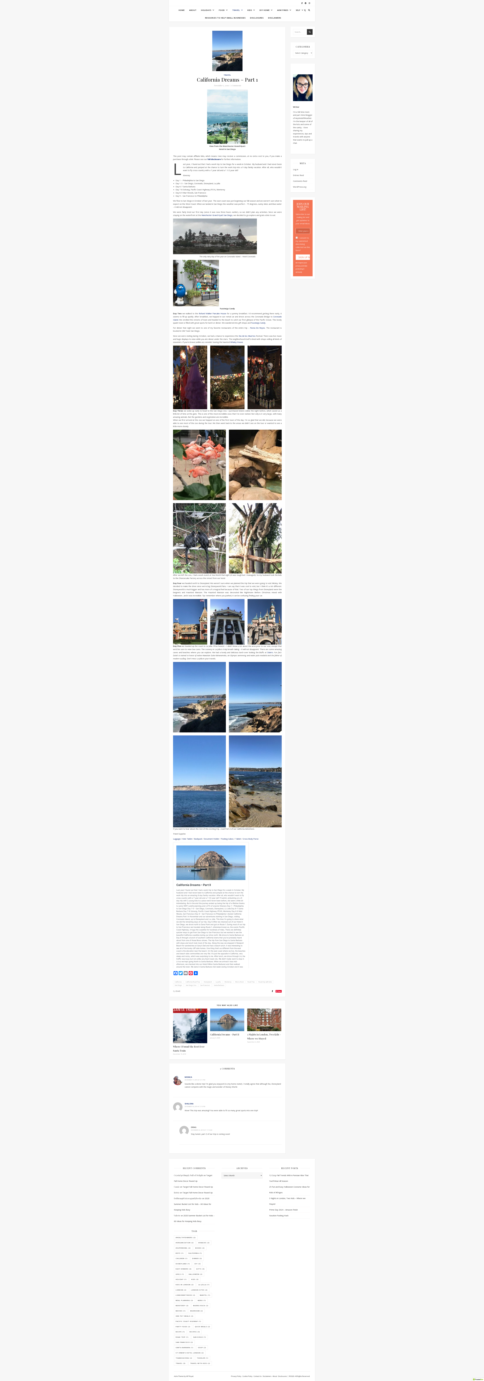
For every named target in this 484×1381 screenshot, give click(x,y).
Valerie (177, 1215)
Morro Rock (239, 982)
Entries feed (298, 175)
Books (200, 1248)
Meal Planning (184, 1300)
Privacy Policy (236, 1376)
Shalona (189, 1103)
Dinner (197, 1258)
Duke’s (270, 652)
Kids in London (185, 1285)
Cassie (177, 1187)
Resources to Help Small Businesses (225, 18)
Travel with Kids (200, 1363)
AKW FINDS (282, 10)
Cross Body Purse (251, 839)
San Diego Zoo (191, 985)
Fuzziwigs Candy (258, 323)
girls (180, 1274)
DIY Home (265, 10)
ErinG (178, 991)
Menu (202, 1300)
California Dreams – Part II (224, 1034)
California (178, 982)
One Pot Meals (184, 1316)
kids (195, 1279)
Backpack (198, 839)
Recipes (195, 1332)
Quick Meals (202, 1327)
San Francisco (205, 985)
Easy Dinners (184, 1269)
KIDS (249, 10)
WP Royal (189, 1376)
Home (182, 10)
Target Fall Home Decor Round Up (198, 1187)
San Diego (178, 985)
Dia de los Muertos (247, 336)
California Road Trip (193, 982)
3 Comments (235, 85)
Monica (188, 1077)
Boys (180, 1253)
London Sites (199, 1290)
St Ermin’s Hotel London (190, 1353)
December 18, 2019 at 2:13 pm (195, 1106)
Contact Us (257, 1376)
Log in (295, 169)
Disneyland (208, 982)
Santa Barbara (219, 985)
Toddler (202, 1358)
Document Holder (211, 839)
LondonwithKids (185, 1295)
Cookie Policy (247, 1376)
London (181, 1290)
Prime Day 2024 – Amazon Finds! (283, 1209)
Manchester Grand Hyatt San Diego (217, 215)
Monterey (228, 982)
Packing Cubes (227, 839)
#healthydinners (186, 1237)
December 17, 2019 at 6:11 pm (195, 1080)
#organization (185, 1243)
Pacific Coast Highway (188, 1321)
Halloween (195, 1274)
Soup (202, 1347)
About (192, 10)
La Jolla (218, 982)
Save (279, 991)
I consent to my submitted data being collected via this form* (303, 244)
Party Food (183, 1327)
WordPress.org (299, 187)
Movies (181, 1311)
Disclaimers (274, 18)
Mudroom (196, 1311)
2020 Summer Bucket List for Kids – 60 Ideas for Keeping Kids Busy (192, 1204)
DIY (198, 1264)
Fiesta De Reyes (257, 328)
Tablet (238, 839)
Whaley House (236, 342)
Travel (227, 75)
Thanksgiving (184, 1358)
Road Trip (251, 982)
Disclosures (257, 18)
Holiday (181, 1279)
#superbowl (183, 1248)
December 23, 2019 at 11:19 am (201, 1130)
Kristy (176, 1192)
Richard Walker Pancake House (212, 313)
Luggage (177, 839)
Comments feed (300, 181)
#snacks (204, 1243)
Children (182, 1258)
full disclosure (214, 159)
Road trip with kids (265, 982)
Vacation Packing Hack (278, 1215)
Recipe (180, 1332)
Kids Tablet (187, 839)
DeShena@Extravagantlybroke (188, 1198)
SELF (298, 10)
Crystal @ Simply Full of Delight (188, 1175)
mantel (205, 1295)
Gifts (200, 1269)
